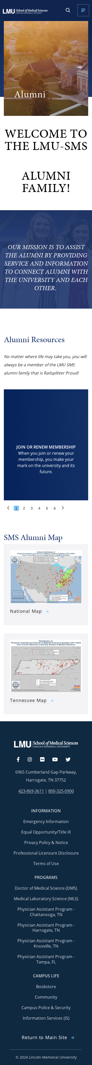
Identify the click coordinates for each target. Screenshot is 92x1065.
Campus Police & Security (46, 1007)
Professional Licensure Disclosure (46, 853)
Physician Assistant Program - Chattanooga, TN (46, 911)
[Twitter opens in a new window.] (71, 760)
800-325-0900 (61, 791)
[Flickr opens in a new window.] (45, 760)
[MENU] (83, 10)
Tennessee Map (28, 700)
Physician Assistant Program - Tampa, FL (46, 959)
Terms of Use (46, 863)
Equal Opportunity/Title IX (46, 832)
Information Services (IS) (46, 1018)
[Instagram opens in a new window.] (32, 760)
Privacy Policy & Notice (46, 842)
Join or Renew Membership (46, 447)
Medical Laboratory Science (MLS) (46, 898)
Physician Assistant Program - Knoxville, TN (46, 943)
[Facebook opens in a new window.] (20, 760)
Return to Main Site (44, 1037)
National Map (26, 611)
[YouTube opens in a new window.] (58, 760)
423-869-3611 (31, 791)
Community (46, 997)
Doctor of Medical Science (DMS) (46, 888)
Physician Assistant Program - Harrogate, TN (46, 927)
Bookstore (46, 986)
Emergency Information (46, 821)
